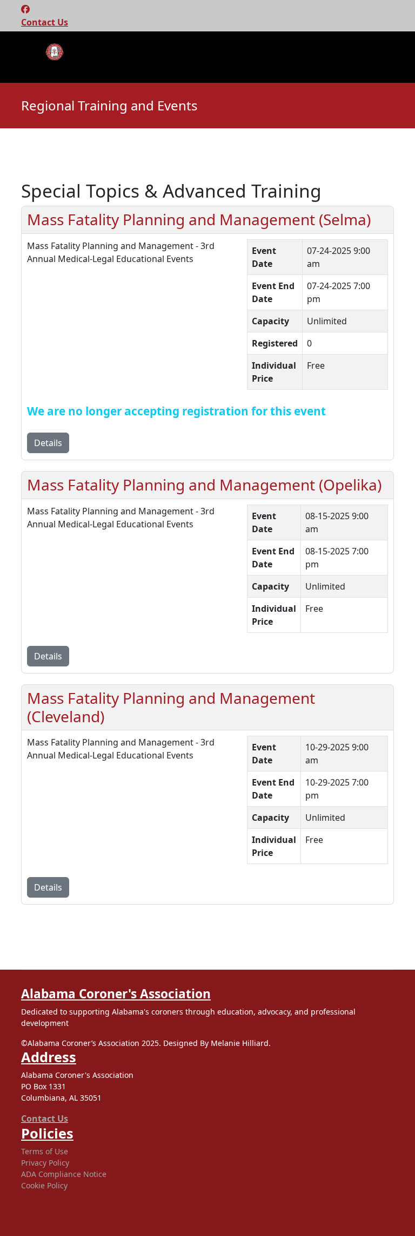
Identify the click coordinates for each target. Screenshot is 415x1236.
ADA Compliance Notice (63, 1174)
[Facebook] (25, 9)
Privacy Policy (45, 1162)
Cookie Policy (44, 1185)
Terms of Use (44, 1151)
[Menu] (28, 58)
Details (48, 443)
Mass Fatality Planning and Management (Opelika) (204, 484)
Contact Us (44, 22)
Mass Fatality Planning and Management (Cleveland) (171, 707)
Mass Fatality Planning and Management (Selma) (199, 219)
